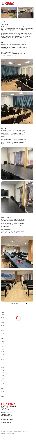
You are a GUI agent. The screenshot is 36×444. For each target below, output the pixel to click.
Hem (2, 21)
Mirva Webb (12, 433)
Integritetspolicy (6, 420)
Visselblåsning (6, 423)
